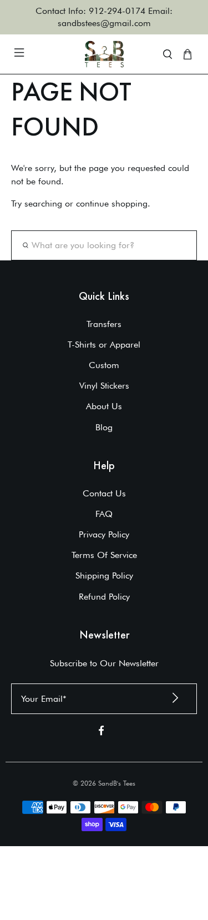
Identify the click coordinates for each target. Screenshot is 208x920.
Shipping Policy (104, 575)
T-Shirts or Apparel (104, 344)
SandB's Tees (116, 783)
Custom (104, 365)
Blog (104, 427)
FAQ (104, 514)
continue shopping (112, 203)
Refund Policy (104, 596)
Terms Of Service (104, 555)
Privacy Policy (104, 534)
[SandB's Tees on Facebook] (101, 732)
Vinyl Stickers (104, 385)
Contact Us (104, 493)
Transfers (104, 324)
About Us (104, 406)
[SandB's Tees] (104, 54)
